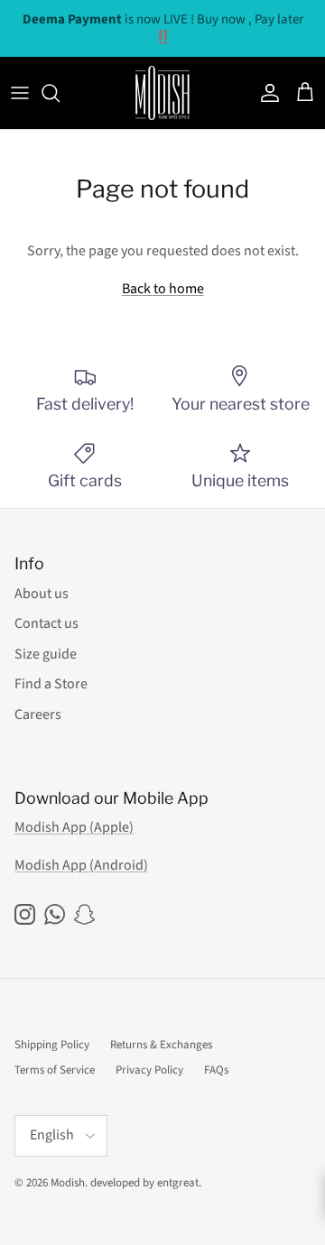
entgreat (178, 1183)
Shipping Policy (51, 1045)
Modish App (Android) (81, 865)
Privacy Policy (149, 1070)
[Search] (59, 93)
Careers (37, 714)
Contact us (46, 623)
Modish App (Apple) (74, 827)
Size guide (45, 654)
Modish (68, 1183)
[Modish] (162, 93)
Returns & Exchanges (161, 1045)
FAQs (216, 1070)
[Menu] (20, 93)
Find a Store (51, 684)
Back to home (163, 289)
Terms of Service (54, 1070)
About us (41, 594)
